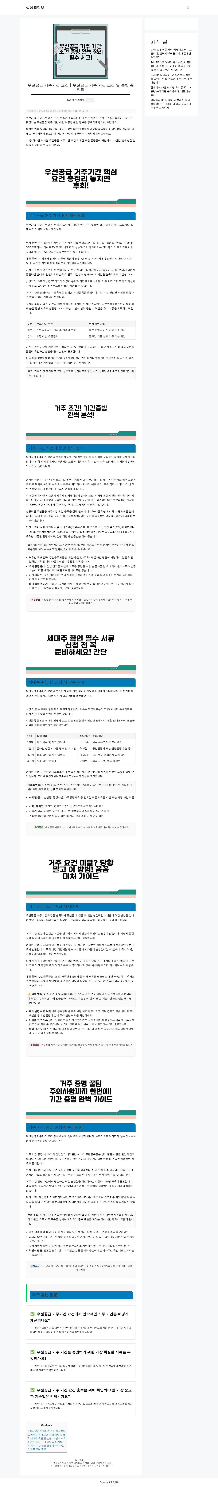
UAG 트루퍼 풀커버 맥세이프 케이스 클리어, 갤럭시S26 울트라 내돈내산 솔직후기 (171, 53)
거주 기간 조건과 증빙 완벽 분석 (46, 1434)
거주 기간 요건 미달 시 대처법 (45, 1441)
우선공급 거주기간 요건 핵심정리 (46, 1431)
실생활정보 (35, 7)
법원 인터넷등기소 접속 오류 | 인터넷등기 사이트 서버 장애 (82, 1466)
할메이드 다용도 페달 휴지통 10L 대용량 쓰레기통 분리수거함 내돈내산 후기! (171, 91)
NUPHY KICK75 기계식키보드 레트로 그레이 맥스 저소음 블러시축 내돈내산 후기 (171, 78)
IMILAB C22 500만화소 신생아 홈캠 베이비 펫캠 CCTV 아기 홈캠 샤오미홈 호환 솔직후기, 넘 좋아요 (171, 66)
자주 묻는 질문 (37, 1449)
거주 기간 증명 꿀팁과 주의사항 (46, 1445)
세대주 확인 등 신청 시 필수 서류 (47, 1438)
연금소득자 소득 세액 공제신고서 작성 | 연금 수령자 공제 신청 (82, 1462)
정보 (81, 1460)
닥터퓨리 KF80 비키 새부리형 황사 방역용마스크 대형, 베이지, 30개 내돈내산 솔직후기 (171, 104)
